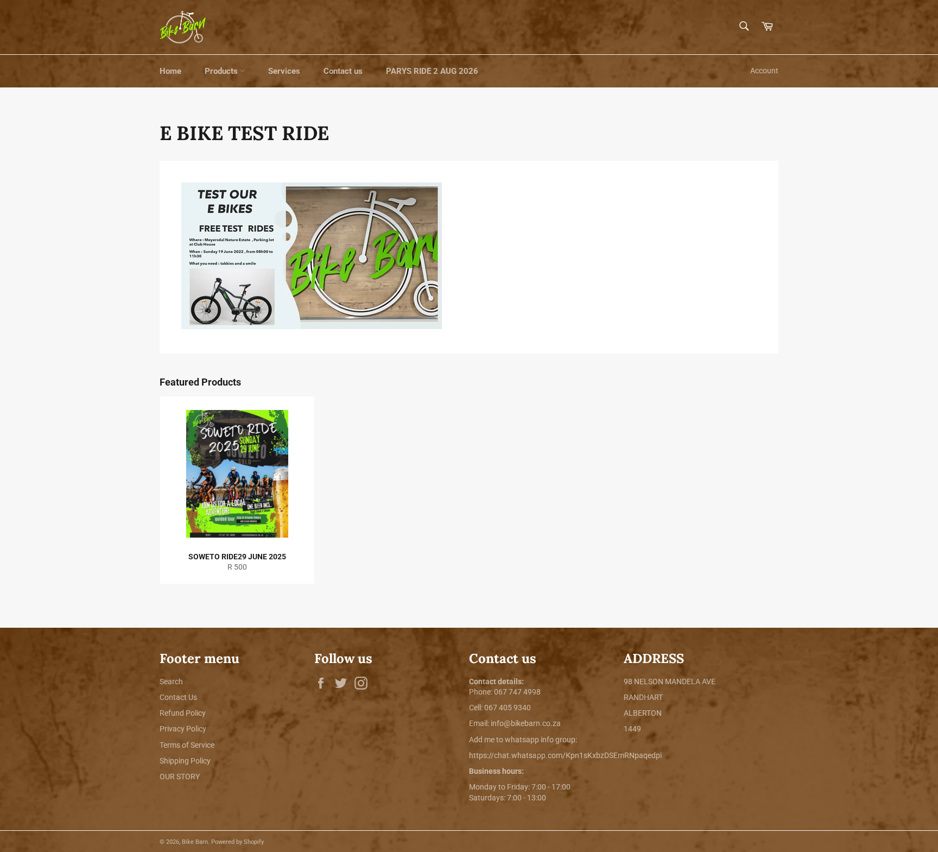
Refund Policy (183, 713)
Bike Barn (195, 841)
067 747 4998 (517, 691)
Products (222, 71)
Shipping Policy (185, 760)
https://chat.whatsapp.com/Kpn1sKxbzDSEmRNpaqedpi (565, 755)
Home (170, 71)
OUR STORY (180, 776)
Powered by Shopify (237, 841)
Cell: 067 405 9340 (500, 707)
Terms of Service (187, 745)
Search (171, 681)
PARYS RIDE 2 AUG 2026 (432, 71)
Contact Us (178, 697)
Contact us (343, 71)
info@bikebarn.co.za (526, 723)
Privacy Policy (183, 728)
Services (284, 71)
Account (764, 70)
